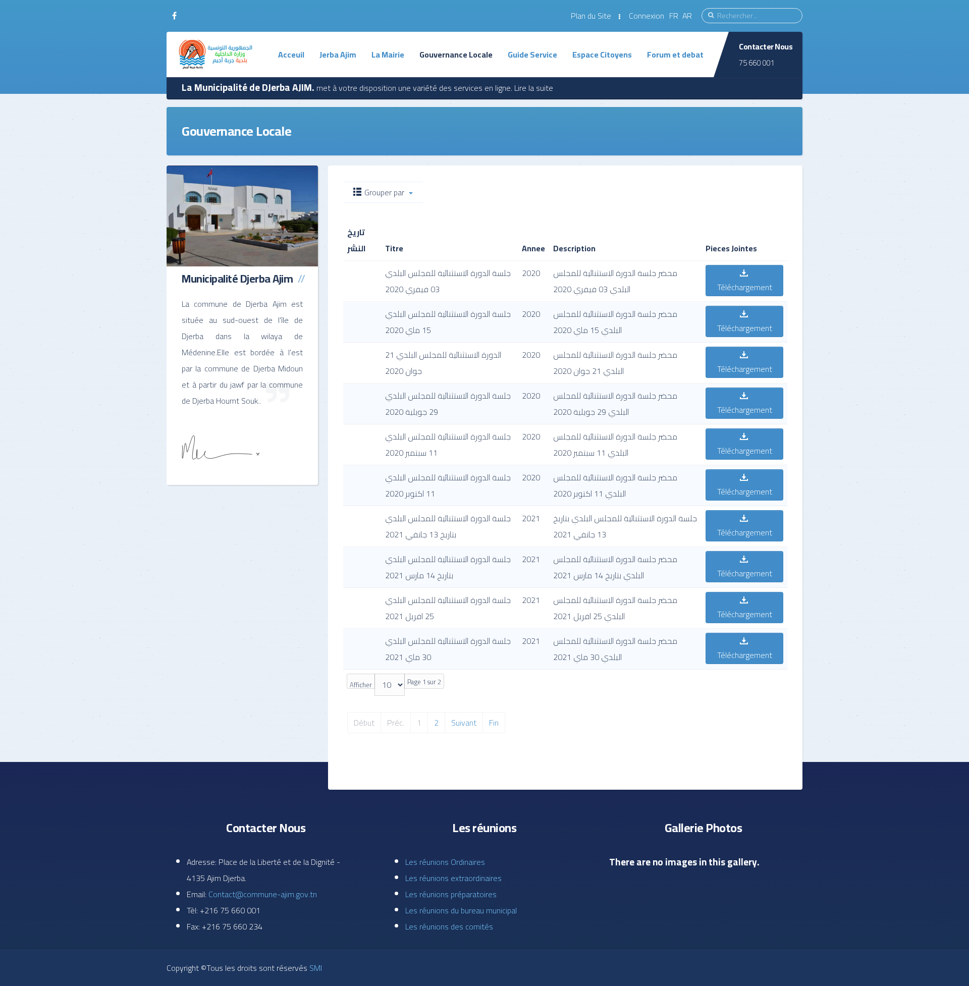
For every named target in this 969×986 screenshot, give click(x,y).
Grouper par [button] (384, 192)
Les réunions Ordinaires (445, 861)
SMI (314, 967)
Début (364, 722)
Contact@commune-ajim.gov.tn (262, 894)
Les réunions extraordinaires (453, 878)
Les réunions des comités (449, 926)
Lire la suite (533, 87)
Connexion (646, 15)
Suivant (463, 722)
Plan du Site (591, 15)
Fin (494, 722)
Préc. (395, 722)
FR (674, 15)
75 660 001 (756, 63)
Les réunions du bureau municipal (461, 910)
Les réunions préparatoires (451, 894)
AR (687, 15)
